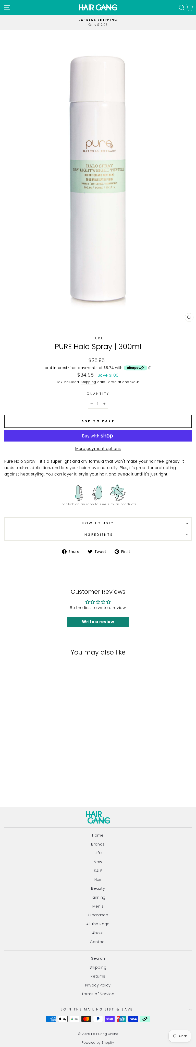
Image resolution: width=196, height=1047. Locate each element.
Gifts (98, 852)
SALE (98, 870)
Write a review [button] (98, 622)
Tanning (98, 897)
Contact (98, 941)
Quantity (98, 393)
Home (98, 835)
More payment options (98, 448)
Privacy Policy (98, 985)
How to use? (98, 523)
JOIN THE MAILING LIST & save (96, 1009)
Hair (98, 879)
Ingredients (98, 534)
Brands (98, 844)
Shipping (88, 381)
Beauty (98, 888)
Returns (98, 976)
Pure (98, 338)
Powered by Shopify (98, 1042)
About (98, 932)
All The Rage (98, 923)
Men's (98, 906)
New (98, 861)
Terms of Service (98, 993)
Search (98, 958)
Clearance (98, 915)
